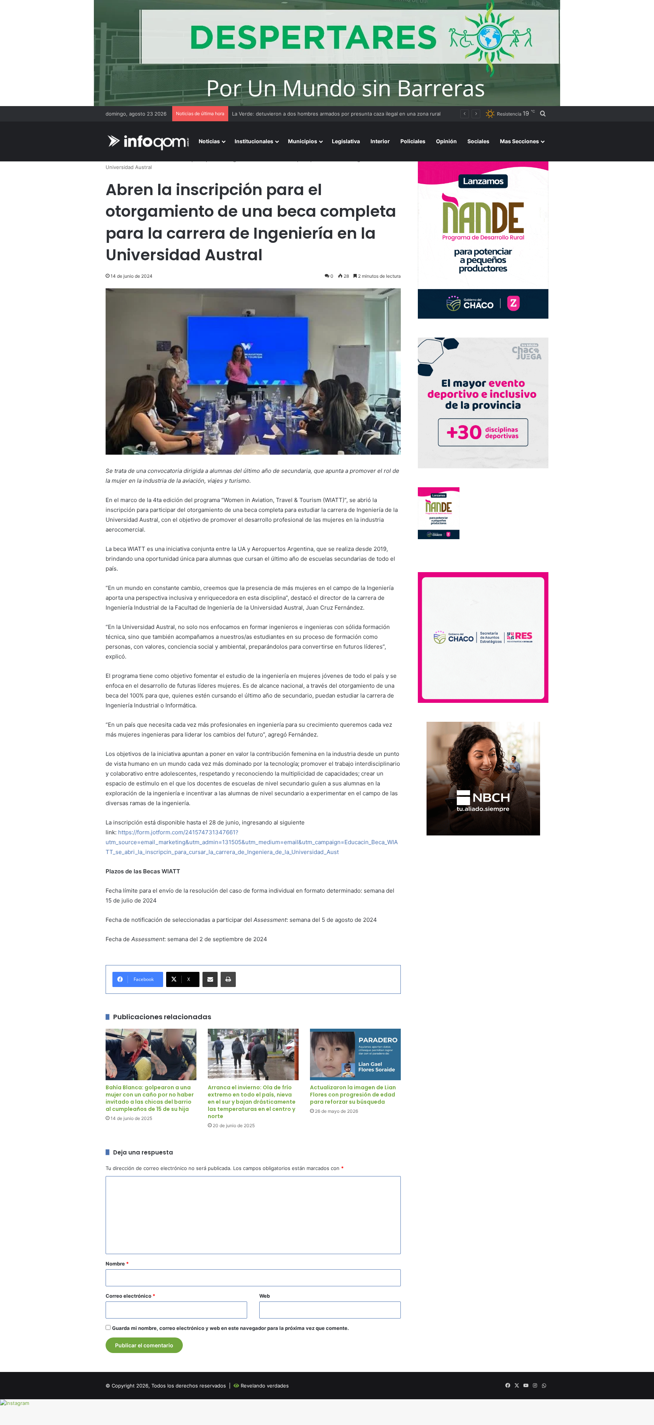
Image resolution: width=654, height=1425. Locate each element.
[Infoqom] (149, 141)
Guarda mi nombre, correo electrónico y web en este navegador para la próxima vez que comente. (230, 1328)
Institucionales (254, 141)
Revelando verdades (265, 1386)
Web (264, 1296)
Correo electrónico (130, 1296)
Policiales (412, 141)
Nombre (117, 1264)
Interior (380, 141)
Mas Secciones (519, 141)
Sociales (478, 141)
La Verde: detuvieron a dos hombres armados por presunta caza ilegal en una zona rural (336, 114)
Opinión (446, 141)
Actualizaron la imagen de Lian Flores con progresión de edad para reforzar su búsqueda (353, 1095)
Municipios (302, 141)
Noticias (209, 141)
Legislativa (346, 141)
